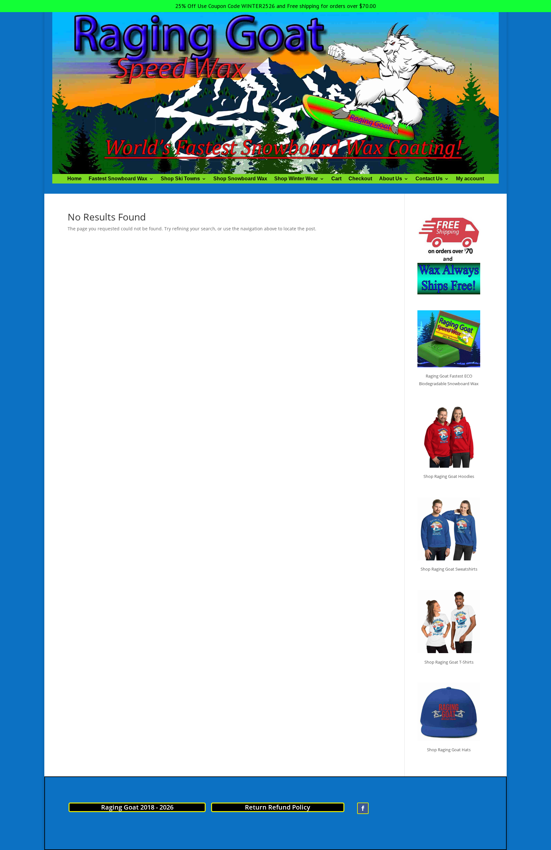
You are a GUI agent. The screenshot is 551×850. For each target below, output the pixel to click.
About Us (390, 178)
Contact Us (429, 178)
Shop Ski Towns (180, 178)
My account (470, 178)
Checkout (360, 178)
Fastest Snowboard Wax (118, 178)
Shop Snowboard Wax (240, 178)
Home (74, 178)
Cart (336, 178)
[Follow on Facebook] (363, 808)
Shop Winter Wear (296, 178)
